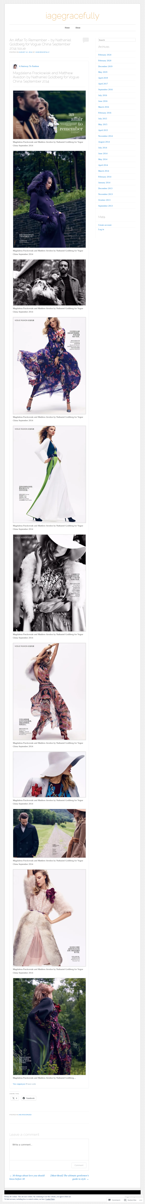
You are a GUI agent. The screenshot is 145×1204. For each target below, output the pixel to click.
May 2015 (102, 124)
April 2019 (103, 78)
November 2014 (105, 136)
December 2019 (105, 66)
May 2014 (102, 159)
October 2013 (104, 200)
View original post (19, 1084)
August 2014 (104, 142)
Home (67, 28)
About (77, 28)
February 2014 (104, 177)
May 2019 (102, 72)
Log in (101, 229)
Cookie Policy (50, 1199)
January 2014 (104, 182)
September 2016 (105, 89)
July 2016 (102, 95)
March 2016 (103, 107)
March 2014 (103, 171)
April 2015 (103, 130)
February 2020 (104, 60)
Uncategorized (25, 1114)
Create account (104, 225)
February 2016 (104, 113)
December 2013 (105, 188)
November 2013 (105, 194)
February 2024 (104, 55)
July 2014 (102, 148)
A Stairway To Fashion (29, 66)
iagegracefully (72, 16)
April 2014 (103, 165)
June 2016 (102, 101)
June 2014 (102, 153)
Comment (78, 1165)
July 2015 (102, 118)
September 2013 (105, 206)
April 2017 (103, 84)
